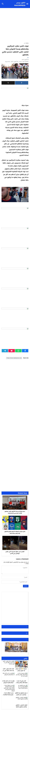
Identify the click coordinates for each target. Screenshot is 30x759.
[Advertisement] (15, 24)
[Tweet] (8, 83)
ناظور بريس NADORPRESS (19, 4)
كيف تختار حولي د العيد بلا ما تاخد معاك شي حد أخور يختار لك (8, 670)
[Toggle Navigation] (27, 4)
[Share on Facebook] (25, 351)
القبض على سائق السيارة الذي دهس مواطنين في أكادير (14, 552)
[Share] (21, 83)
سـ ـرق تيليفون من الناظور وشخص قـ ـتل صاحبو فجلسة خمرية (21, 694)
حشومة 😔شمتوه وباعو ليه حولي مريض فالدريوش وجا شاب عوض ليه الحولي (21, 671)
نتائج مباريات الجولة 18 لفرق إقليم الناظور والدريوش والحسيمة (14, 532)
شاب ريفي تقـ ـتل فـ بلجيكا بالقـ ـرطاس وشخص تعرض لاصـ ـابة (21, 682)
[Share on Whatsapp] (18, 351)
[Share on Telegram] (5, 351)
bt (27, 58)
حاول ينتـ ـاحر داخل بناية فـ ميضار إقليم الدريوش (8, 682)
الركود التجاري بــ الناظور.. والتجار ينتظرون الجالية (21, 706)
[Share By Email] (11, 351)
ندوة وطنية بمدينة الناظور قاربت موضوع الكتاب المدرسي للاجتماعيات (15, 512)
